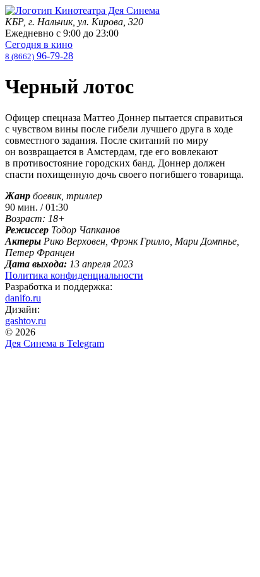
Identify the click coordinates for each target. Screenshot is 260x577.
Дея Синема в (54, 343)
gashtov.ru (25, 320)
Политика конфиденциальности (74, 275)
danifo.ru (23, 298)
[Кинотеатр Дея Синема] (82, 10)
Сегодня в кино (39, 44)
